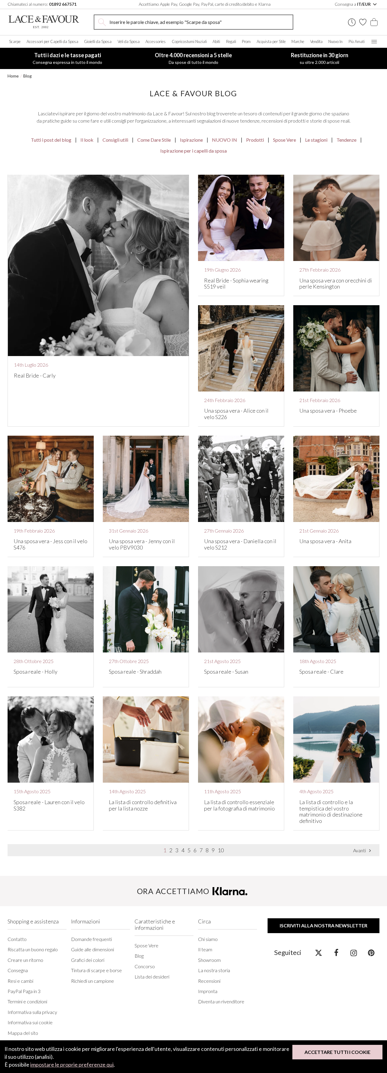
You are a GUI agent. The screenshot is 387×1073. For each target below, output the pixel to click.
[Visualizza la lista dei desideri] (362, 22)
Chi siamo (208, 939)
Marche (297, 41)
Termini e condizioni (27, 1001)
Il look (86, 140)
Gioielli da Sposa (98, 41)
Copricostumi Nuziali (189, 41)
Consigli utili (115, 140)
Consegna (18, 970)
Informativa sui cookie (30, 1022)
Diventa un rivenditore (221, 1001)
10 (221, 850)
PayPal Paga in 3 (24, 991)
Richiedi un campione (92, 981)
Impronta (207, 991)
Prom (246, 41)
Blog (27, 75)
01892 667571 (62, 4)
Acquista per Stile (271, 41)
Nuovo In (335, 41)
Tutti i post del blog (51, 140)
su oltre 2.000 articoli (319, 58)
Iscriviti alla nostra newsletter (323, 925)
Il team (205, 949)
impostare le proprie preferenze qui (72, 1064)
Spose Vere (284, 140)
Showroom (209, 960)
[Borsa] (374, 22)
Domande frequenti (91, 939)
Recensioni (209, 981)
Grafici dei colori (87, 960)
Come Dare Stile (154, 140)
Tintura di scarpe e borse (96, 970)
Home (13, 75)
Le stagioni (316, 140)
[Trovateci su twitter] (318, 952)
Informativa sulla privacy (32, 1012)
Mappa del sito (23, 1033)
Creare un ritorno (25, 960)
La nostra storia (214, 970)
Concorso (145, 966)
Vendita (316, 41)
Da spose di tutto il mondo (193, 58)
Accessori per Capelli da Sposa (52, 41)
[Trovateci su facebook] (336, 952)
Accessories (155, 41)
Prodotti (255, 140)
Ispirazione (191, 140)
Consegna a (353, 4)
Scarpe (15, 41)
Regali (231, 41)
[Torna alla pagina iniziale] (44, 22)
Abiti (216, 41)
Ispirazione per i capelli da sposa (193, 151)
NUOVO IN (224, 140)
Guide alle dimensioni (92, 949)
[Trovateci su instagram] (353, 952)
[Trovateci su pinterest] (371, 952)
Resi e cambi (20, 981)
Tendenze (346, 140)
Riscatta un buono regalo (33, 949)
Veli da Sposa (129, 41)
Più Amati (357, 41)
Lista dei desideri (152, 976)
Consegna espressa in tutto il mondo (67, 58)
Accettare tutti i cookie (337, 1052)
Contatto (17, 939)
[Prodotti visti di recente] (351, 22)
